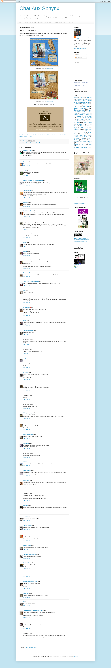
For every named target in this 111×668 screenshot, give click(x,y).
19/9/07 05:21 (26, 246)
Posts (77, 54)
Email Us (70, 22)
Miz (24, 601)
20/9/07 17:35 (26, 639)
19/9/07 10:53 (26, 334)
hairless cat (31, 136)
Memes (87, 120)
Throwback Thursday (79, 138)
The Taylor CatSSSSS (28, 534)
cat (27, 136)
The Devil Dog (26, 563)
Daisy (24, 242)
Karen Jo (25, 161)
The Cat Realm (27, 190)
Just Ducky (26, 593)
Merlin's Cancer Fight (30, 22)
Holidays (78, 116)
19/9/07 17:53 (26, 541)
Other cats (83, 125)
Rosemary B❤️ (27, 307)
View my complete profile (80, 48)
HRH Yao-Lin (26, 462)
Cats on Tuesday (84, 102)
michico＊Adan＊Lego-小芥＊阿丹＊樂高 (33, 180)
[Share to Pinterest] (34, 141)
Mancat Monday (86, 117)
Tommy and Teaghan (28, 272)
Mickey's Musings (27, 413)
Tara (24, 170)
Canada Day (77, 100)
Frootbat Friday (78, 114)
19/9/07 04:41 (26, 229)
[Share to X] (31, 141)
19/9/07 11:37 (26, 379)
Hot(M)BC (25, 372)
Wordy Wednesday (78, 148)
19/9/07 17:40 (26, 529)
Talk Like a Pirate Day (51, 134)
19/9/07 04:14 (26, 175)
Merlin (76, 122)
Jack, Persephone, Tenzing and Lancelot (33, 610)
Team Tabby (26, 423)
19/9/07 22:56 (26, 597)
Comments (79, 57)
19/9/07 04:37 (26, 216)
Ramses (25, 202)
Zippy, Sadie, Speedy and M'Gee (31, 281)
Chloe (88, 103)
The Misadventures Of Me (29, 554)
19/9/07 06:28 (26, 268)
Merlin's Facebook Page (45, 22)
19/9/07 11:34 (26, 367)
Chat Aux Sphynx (39, 8)
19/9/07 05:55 (26, 255)
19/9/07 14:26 (26, 457)
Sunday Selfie (83, 135)
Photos (34, 142)
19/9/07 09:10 (26, 315)
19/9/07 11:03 (26, 344)
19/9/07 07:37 (26, 276)
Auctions (76, 97)
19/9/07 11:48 (26, 391)
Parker (25, 251)
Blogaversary (87, 99)
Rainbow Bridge (88, 129)
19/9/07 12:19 (26, 399)
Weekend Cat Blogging (83, 145)
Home (19, 22)
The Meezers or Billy (28, 330)
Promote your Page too (79, 85)
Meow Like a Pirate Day (34, 134)
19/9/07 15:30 (26, 520)
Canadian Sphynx (63, 134)
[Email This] (27, 141)
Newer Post (22, 645)
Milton (24, 384)
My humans (80, 124)
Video (90, 144)
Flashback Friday (85, 113)
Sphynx (57, 134)
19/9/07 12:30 (26, 430)
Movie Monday (87, 122)
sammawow (26, 480)
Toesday (84, 140)
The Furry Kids (27, 622)
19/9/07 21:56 (26, 577)
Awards (82, 97)
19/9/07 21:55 (26, 568)
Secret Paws (82, 132)
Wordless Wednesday (80, 147)
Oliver (24, 320)
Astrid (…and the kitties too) (30, 260)
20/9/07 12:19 (26, 629)
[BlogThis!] (29, 141)
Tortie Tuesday (83, 141)
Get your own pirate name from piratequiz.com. (45, 129)
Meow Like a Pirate (26, 134)
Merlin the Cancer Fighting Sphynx (81, 82)
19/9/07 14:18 (26, 448)
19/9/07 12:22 (26, 408)
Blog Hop (79, 99)
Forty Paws (26, 358)
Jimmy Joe (26, 443)
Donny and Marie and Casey (30, 581)
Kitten (78, 117)
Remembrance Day (80, 130)
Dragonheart (79, 110)
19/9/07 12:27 (26, 418)
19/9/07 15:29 (26, 512)
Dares (83, 106)
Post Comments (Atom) (31, 647)
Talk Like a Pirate (43, 134)
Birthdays (89, 97)
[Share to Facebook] (32, 141)
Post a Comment (25, 642)
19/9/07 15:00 (26, 500)
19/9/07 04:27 (26, 206)
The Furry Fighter (27, 525)
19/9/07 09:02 (26, 302)
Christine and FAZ (27, 210)
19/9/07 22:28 (26, 588)
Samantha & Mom (27, 150)
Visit (79, 203)
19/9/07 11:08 (26, 353)
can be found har (49, 68)
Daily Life (76, 106)
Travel (89, 141)
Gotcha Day (88, 114)
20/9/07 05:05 (26, 617)
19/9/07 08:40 (26, 285)
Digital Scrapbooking (59, 22)
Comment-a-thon (77, 105)
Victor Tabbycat (27, 470)
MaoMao (25, 505)
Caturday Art (77, 103)
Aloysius (25, 516)
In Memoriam (88, 116)
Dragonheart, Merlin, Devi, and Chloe (83, 37)
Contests (86, 105)
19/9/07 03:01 (26, 157)
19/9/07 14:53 (26, 489)
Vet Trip (84, 144)
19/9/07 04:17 (26, 186)
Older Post (66, 645)
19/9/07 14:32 (26, 476)
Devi (87, 106)
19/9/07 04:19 (26, 197)
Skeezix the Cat (27, 545)
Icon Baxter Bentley (28, 434)
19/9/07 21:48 (26, 558)
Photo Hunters (84, 127)
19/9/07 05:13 (26, 238)
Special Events (39, 142)
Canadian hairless (23, 136)
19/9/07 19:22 (26, 549)
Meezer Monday (81, 119)
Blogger (76, 656)
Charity (84, 103)
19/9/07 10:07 (26, 326)
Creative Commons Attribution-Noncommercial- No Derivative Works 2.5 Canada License (81, 240)
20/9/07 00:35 (26, 605)
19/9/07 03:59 (26, 165)
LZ (24, 290)
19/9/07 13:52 (26, 438)
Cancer (83, 100)
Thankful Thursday (86, 136)
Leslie (24, 221)
